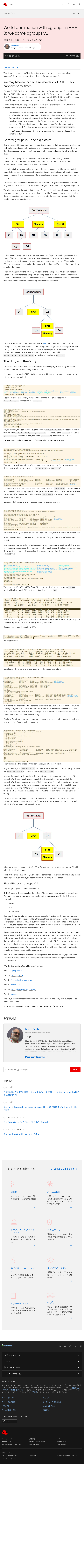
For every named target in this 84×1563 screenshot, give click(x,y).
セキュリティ (53, 1230)
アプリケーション (19, 1303)
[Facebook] (70, 1347)
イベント (59, 1439)
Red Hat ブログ (9, 13)
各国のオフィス (6, 1441)
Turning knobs (17, 975)
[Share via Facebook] (10, 56)
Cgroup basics (16, 970)
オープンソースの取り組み (52, 1402)
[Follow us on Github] (26, 1037)
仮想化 (50, 1302)
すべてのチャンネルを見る (62, 1169)
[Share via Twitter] (16, 56)
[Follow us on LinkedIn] (30, 1037)
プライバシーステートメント (10, 1455)
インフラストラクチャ (58, 1268)
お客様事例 (5, 1406)
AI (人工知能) (53, 1191)
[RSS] (77, 56)
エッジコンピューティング (23, 1269)
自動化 (14, 1191)
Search (75, 1070)
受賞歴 (34, 1392)
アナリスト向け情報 (9, 1410)
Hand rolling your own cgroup (23, 989)
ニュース (46, 1398)
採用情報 (46, 1410)
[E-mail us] (19, 56)
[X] (75, 1347)
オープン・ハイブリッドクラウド (23, 1231)
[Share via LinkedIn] (13, 56)
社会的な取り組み (49, 1406)
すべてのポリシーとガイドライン (67, 1455)
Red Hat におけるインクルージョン (12, 1444)
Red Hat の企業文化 (8, 1402)
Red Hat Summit (62, 1444)
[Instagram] (81, 1347)
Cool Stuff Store (34, 1444)
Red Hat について (8, 1398)
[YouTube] (65, 1347)
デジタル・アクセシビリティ (10, 1458)
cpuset (14, 994)
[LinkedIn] (60, 1347)
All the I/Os (15, 984)
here (44, 343)
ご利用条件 (32, 1455)
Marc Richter (14, 45)
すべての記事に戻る (11, 67)
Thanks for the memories (21, 980)
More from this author (35, 1057)
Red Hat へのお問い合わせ (37, 1441)
